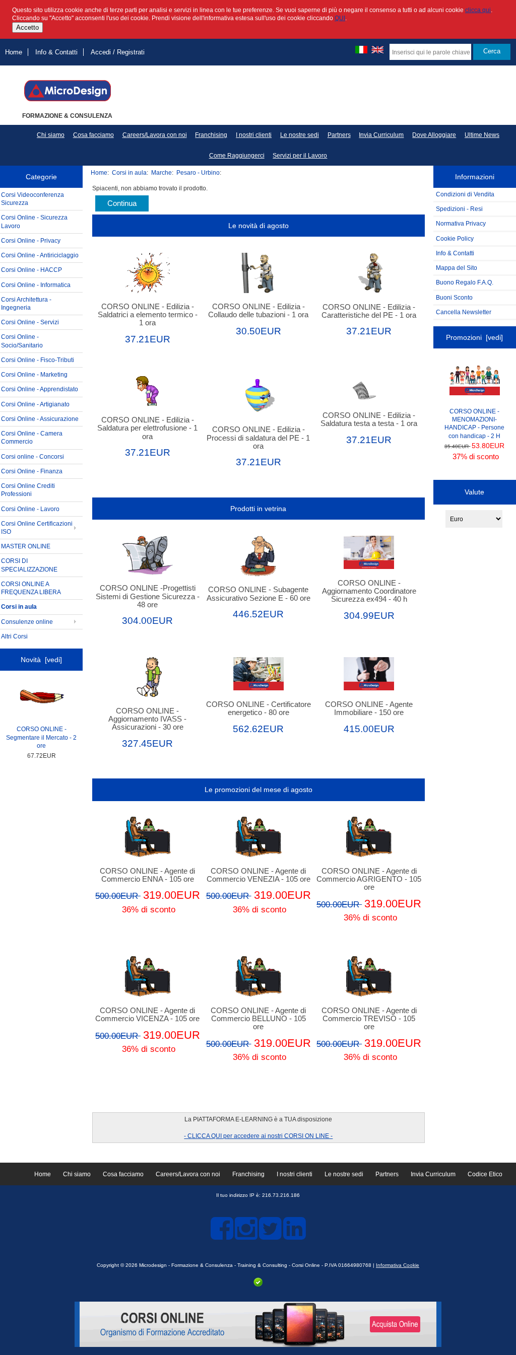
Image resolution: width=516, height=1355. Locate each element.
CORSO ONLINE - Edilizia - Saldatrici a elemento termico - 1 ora (148, 315)
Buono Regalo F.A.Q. (464, 282)
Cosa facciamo (93, 134)
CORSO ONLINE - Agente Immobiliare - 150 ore (369, 708)
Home (13, 52)
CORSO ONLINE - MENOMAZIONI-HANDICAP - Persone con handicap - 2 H (474, 423)
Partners (339, 134)
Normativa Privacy (461, 223)
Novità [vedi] (41, 660)
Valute (474, 492)
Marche (161, 172)
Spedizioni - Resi (459, 208)
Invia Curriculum (381, 134)
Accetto (27, 27)
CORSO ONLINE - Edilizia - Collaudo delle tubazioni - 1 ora (258, 311)
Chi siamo (50, 134)
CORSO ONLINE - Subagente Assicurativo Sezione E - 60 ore (258, 594)
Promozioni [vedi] (474, 337)
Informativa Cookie (397, 1265)
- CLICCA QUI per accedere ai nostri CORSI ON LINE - (258, 1135)
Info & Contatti (56, 52)
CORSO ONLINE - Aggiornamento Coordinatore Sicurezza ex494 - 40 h (369, 591)
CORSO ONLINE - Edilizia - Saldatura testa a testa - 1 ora (368, 419)
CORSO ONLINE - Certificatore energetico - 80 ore (258, 708)
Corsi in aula (129, 172)
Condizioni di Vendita (465, 194)
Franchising (211, 134)
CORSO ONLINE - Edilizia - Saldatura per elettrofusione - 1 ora (147, 428)
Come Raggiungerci (237, 155)
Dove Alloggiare (434, 134)
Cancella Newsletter (463, 312)
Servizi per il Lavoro (300, 155)
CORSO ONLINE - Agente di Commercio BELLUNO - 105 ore (258, 1019)
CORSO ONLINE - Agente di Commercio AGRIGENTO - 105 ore (368, 879)
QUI (340, 18)
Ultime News (482, 134)
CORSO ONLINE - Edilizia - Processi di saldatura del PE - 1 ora (258, 437)
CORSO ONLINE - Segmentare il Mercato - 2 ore (41, 737)
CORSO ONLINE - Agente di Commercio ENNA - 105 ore (147, 875)
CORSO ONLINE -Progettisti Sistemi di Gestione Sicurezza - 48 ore (148, 596)
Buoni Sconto (454, 297)
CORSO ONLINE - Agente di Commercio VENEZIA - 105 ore (258, 875)
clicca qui (478, 10)
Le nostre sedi (299, 134)
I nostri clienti (254, 134)
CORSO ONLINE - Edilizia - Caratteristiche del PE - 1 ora (368, 311)
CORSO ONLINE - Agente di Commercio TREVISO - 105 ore (369, 1019)
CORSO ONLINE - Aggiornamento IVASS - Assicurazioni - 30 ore (147, 719)
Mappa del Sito (456, 267)
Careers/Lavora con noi (154, 134)
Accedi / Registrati (118, 52)
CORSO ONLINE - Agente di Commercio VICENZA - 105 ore (147, 1015)
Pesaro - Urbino (198, 172)
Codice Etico (485, 1174)
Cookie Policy (455, 238)
